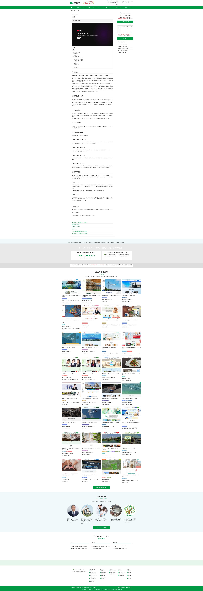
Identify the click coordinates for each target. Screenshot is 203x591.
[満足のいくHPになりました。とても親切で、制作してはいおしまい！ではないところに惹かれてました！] (116, 515)
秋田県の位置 (75, 53)
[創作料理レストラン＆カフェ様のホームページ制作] (131, 370)
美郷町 (124, 544)
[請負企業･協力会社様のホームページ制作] (111, 420)
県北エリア (77, 64)
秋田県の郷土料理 (75, 224)
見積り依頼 (103, 575)
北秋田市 (76, 546)
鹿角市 (72, 544)
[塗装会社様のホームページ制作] (71, 345)
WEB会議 (120, 570)
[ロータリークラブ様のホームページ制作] (91, 396)
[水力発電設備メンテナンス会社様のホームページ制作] (71, 293)
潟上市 (97, 544)
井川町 (105, 546)
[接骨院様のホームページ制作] (71, 472)
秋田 (73, 20)
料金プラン (98, 7)
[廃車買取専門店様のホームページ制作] (71, 396)
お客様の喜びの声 (113, 572)
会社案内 (117, 7)
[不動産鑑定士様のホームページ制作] (91, 420)
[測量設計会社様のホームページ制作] (91, 472)
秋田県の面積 (75, 55)
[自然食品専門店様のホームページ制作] (111, 472)
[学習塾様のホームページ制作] (91, 318)
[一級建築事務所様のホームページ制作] (131, 318)
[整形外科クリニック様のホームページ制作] (111, 370)
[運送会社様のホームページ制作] (131, 293)
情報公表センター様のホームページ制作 (110, 321)
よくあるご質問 (121, 54)
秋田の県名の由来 (76, 52)
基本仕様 (91, 570)
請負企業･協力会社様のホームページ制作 (110, 422)
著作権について (129, 587)
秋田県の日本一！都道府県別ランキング (80, 233)
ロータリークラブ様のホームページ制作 (90, 398)
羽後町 (121, 548)
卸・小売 (108, 451)
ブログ (129, 576)
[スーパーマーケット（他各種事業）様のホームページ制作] (111, 445)
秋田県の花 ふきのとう (79, 57)
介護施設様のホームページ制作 (128, 448)
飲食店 (63, 324)
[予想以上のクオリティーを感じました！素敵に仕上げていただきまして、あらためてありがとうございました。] (130, 515)
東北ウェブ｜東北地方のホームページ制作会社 (88, 587)
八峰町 (78, 548)
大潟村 (108, 546)
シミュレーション (104, 578)
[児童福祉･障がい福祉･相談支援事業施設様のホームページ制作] (71, 445)
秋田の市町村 (75, 63)
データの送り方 (121, 573)
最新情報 (129, 575)
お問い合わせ (127, 7)
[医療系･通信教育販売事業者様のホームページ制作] (131, 345)
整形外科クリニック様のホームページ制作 (110, 373)
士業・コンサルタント (106, 400)
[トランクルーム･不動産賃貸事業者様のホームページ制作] (131, 420)
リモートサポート (122, 572)
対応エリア (92, 581)
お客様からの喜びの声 (122, 46)
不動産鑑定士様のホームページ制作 (89, 422)
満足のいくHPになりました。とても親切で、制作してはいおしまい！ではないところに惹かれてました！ (116, 520)
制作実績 (79, 7)
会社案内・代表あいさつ (122, 41)
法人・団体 (104, 323)
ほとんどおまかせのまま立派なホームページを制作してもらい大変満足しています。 (101, 519)
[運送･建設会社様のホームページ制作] (131, 396)
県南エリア (77, 67)
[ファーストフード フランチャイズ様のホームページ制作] (71, 318)
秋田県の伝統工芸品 (76, 226)
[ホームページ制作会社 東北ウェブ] (79, 569)
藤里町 (82, 548)
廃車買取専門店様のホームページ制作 (69, 398)
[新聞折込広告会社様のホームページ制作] (91, 345)
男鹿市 (100, 544)
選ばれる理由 (112, 573)
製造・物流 (89, 298)
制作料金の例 (103, 572)
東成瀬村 (124, 548)
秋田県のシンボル (76, 56)
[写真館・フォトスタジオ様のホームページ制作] (91, 445)
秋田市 (94, 544)
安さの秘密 (103, 573)
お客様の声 (88, 7)
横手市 (115, 546)
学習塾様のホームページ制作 (88, 321)
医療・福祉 (124, 351)
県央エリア (77, 65)
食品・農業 (117, 451)
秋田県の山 (74, 229)
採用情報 (129, 578)
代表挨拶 (129, 570)
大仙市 (115, 544)
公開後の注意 (121, 575)
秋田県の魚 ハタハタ (79, 61)
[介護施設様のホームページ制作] (131, 445)
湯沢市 (115, 548)
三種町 (85, 548)
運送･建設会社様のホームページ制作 (129, 398)
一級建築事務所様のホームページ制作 (130, 321)
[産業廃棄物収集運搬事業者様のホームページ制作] (111, 345)
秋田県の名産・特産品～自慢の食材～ (79, 222)
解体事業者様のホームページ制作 (69, 422)
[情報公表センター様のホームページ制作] (111, 318)
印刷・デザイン (85, 349)
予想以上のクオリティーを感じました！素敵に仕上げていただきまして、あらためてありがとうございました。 (130, 520)
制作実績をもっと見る (102, 487)
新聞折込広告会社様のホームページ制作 (90, 347)
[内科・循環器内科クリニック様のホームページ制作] (131, 472)
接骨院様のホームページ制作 (68, 475)
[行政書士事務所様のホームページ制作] (111, 396)
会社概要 (129, 572)
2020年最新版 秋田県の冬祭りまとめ (79, 231)
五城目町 (98, 546)
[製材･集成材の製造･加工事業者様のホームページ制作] (91, 293)
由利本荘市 (95, 548)
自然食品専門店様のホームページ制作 (110, 475)
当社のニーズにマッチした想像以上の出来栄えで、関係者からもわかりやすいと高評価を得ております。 (73, 520)
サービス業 (104, 451)
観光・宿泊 (113, 451)
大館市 (72, 546)
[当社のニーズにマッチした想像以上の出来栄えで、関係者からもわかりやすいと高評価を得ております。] (73, 515)
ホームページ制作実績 (122, 44)
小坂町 (78, 544)
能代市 (72, 548)
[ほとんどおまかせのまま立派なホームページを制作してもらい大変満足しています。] (101, 515)
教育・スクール (85, 323)
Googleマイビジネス (93, 575)
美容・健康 (104, 477)
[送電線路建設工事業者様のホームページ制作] (111, 293)
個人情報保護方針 (122, 587)
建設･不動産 (64, 298)
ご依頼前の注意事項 (122, 18)
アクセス (129, 573)
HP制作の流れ (92, 576)
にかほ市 (99, 548)
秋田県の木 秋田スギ (79, 59)
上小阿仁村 (84, 546)
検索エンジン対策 (93, 573)
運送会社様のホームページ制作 (128, 295)
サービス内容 (107, 7)
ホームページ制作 (79, 20)
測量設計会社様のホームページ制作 (89, 475)
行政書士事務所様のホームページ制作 (110, 398)
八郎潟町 (102, 546)
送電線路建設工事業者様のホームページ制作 (111, 295)
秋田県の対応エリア (101, 536)
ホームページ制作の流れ (123, 50)
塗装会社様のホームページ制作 (68, 347)
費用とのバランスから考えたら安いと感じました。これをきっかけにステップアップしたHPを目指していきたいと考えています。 (87, 520)
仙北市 (118, 544)
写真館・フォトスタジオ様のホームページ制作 (91, 448)
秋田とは (75, 50)
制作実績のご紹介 (113, 570)
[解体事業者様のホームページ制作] (71, 420)
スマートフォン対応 (93, 572)
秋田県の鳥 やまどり (79, 60)
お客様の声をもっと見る (101, 527)
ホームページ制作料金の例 (123, 48)
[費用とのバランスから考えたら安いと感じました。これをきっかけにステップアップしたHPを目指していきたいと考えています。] (87, 515)
